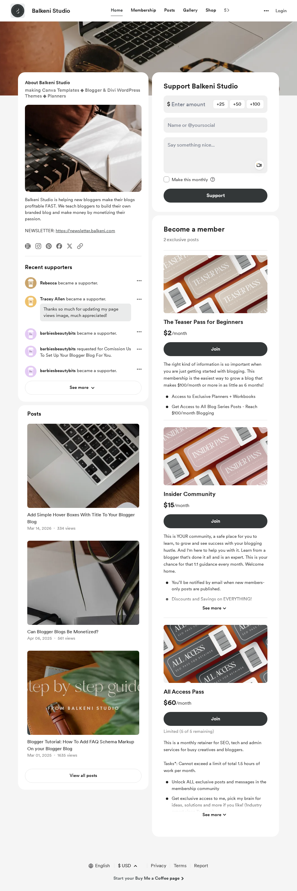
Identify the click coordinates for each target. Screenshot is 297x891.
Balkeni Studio (51, 10)
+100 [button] (255, 104)
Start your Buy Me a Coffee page (146, 878)
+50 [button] (237, 104)
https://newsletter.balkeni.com (85, 230)
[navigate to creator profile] (17, 10)
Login (281, 10)
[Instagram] (38, 246)
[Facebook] (59, 246)
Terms (180, 865)
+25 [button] (220, 104)
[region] (215, 142)
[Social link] (80, 246)
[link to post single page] (83, 478)
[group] (215, 337)
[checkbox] (186, 179)
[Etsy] (28, 246)
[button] (117, 10)
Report (201, 865)
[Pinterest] (49, 246)
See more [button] (211, 608)
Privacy (158, 865)
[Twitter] (70, 246)
